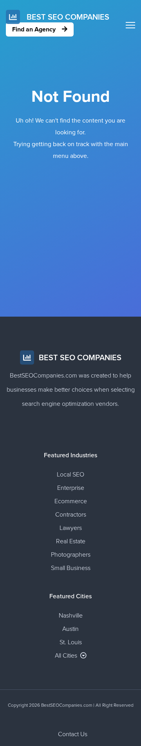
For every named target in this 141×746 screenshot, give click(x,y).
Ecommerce (70, 501)
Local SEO (70, 474)
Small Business (70, 568)
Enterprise (70, 488)
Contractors (70, 515)
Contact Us (72, 734)
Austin (70, 629)
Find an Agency (34, 29)
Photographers (70, 555)
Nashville (71, 616)
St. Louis (71, 642)
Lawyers (71, 528)
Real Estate (70, 541)
